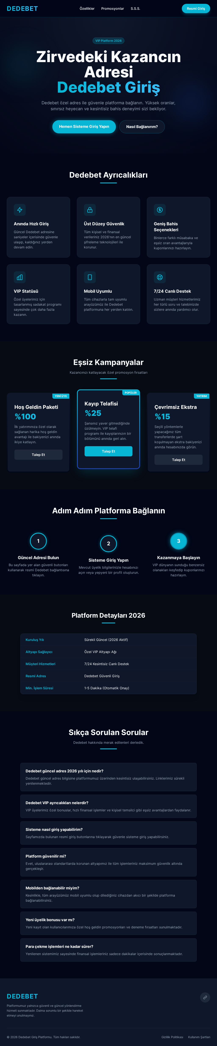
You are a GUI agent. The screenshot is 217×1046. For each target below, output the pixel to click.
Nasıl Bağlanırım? (142, 126)
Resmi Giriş (196, 8)
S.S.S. (135, 8)
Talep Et (38, 455)
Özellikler (87, 8)
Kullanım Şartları (199, 1037)
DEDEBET (22, 8)
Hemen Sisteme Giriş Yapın (84, 126)
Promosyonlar (112, 8)
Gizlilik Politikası (172, 1037)
